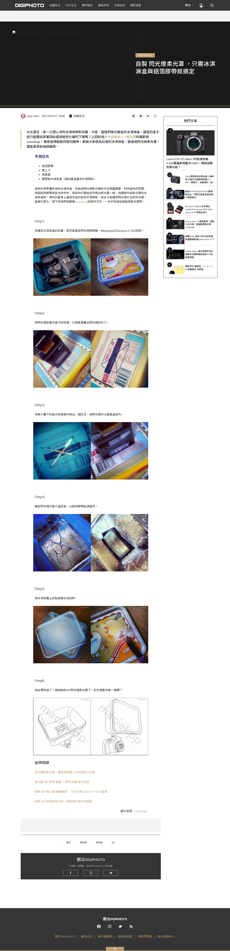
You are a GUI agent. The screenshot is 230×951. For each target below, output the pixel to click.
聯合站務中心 (166, 936)
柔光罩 (99, 842)
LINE (140, 116)
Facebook (133, 116)
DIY (113, 842)
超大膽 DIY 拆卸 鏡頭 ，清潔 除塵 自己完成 (62, 782)
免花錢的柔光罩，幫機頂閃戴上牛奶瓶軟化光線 (65, 772)
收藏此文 (79, 116)
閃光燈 (83, 842)
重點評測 (103, 5)
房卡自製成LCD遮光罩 (120, 137)
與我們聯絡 (145, 936)
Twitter (148, 116)
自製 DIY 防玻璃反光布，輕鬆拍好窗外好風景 (63, 801)
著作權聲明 (105, 936)
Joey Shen (33, 116)
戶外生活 (71, 5)
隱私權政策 (125, 936)
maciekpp (81, 201)
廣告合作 (86, 936)
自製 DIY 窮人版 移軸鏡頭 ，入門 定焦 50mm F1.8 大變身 (71, 791)
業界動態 (87, 5)
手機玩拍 (119, 5)
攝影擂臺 (135, 5)
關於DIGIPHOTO (65, 936)
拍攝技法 (54, 5)
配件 (68, 842)
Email (155, 116)
